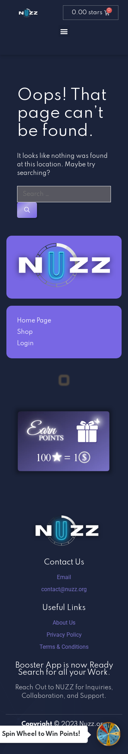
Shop (25, 332)
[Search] (27, 210)
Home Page (34, 320)
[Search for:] (64, 194)
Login (25, 343)
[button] (64, 31)
